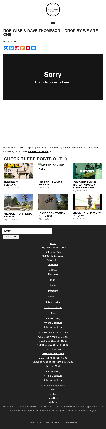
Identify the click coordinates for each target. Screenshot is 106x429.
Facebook (53, 274)
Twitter (53, 279)
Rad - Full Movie (53, 365)
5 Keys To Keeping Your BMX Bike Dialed (53, 361)
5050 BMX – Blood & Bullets (50, 183)
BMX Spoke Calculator (53, 256)
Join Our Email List (53, 327)
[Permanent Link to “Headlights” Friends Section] (18, 202)
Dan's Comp (53, 398)
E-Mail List (53, 296)
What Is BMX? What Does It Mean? (53, 332)
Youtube (53, 285)
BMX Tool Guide (53, 349)
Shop (53, 313)
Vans (53, 389)
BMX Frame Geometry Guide (53, 340)
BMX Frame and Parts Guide (53, 357)
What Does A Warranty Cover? (53, 336)
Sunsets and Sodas (38, 151)
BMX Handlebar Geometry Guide (53, 345)
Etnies (53, 393)
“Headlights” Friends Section (18, 215)
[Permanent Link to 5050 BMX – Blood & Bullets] (53, 171)
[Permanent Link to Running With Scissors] (18, 171)
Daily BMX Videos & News (53, 247)
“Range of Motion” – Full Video (51, 214)
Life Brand (53, 402)
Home (53, 243)
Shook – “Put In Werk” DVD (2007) (87, 214)
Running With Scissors (12, 183)
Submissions (53, 260)
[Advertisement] (53, 123)
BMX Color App (53, 251)
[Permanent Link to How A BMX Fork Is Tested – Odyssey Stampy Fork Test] (87, 171)
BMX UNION (53, 9)
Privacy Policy (53, 302)
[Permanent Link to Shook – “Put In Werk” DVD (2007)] (87, 202)
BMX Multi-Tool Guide (53, 353)
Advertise (53, 264)
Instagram (53, 290)
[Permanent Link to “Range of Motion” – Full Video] (53, 202)
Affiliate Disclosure (53, 307)
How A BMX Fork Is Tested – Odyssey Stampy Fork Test (84, 184)
